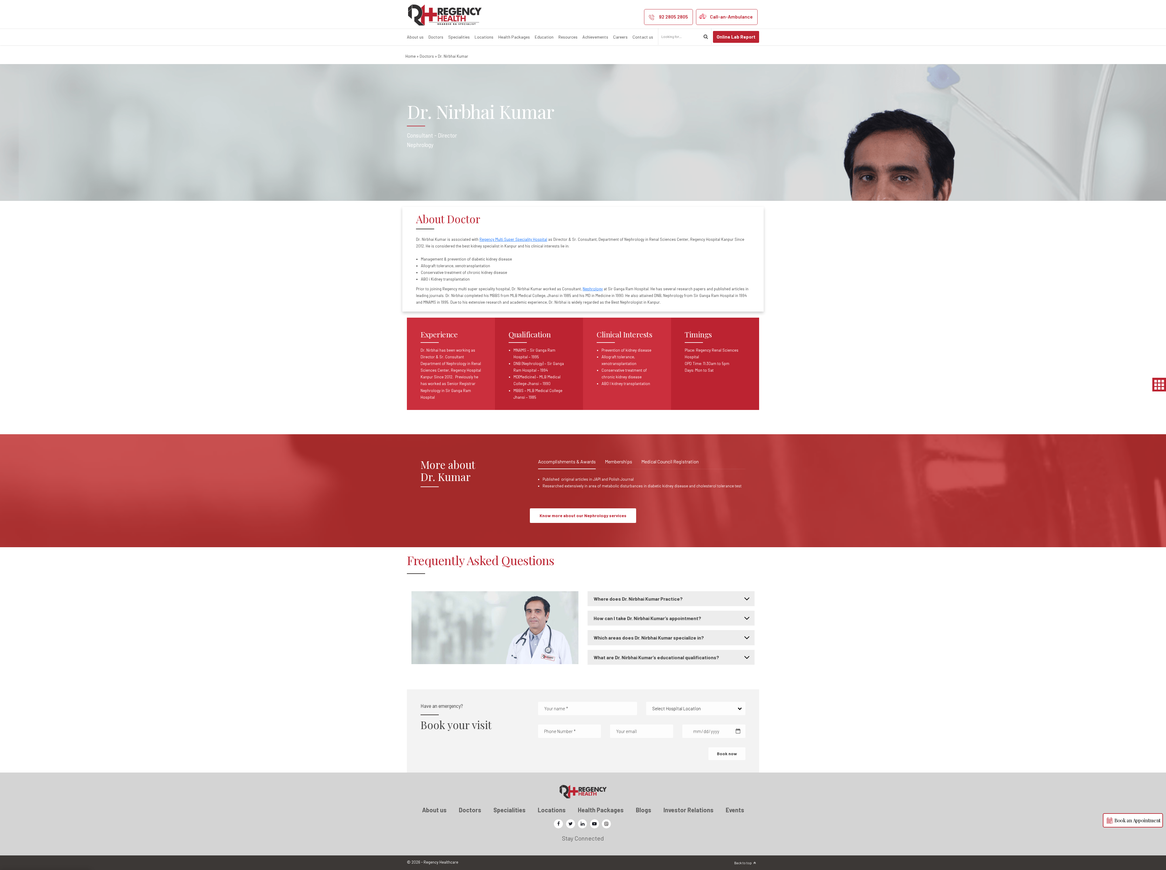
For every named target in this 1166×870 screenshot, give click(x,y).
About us (415, 36)
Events (735, 810)
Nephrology (593, 288)
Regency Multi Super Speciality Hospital (513, 239)
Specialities (459, 36)
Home (410, 56)
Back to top (743, 863)
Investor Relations (688, 810)
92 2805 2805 (673, 16)
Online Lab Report (736, 36)
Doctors (435, 36)
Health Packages (514, 36)
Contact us (642, 36)
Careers (620, 36)
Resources (568, 36)
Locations (484, 36)
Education (544, 36)
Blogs (643, 810)
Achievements (595, 36)
